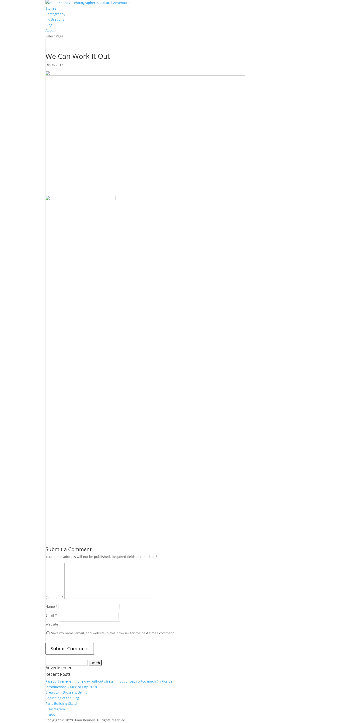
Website (52, 624)
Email (51, 615)
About (50, 30)
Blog (49, 25)
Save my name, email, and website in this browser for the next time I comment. (113, 633)
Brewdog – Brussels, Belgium (68, 692)
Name (52, 606)
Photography (55, 14)
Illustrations (55, 19)
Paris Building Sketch (62, 703)
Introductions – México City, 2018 (71, 687)
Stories (51, 8)
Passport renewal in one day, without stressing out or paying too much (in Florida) (109, 681)
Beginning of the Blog (62, 698)
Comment (54, 597)
